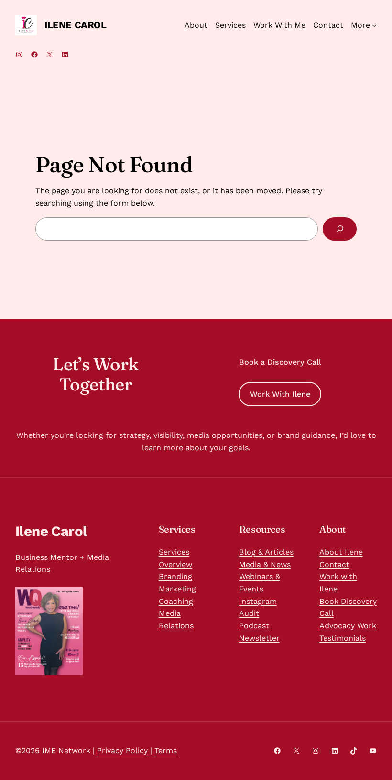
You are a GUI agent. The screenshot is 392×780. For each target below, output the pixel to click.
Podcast (254, 625)
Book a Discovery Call (280, 362)
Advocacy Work (347, 625)
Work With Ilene (280, 394)
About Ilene (341, 552)
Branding (175, 576)
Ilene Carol (75, 25)
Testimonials (342, 638)
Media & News (265, 564)
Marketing (177, 588)
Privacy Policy (122, 750)
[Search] (340, 229)
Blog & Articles (266, 552)
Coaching (176, 601)
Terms (165, 750)
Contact (334, 564)
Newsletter (259, 638)
